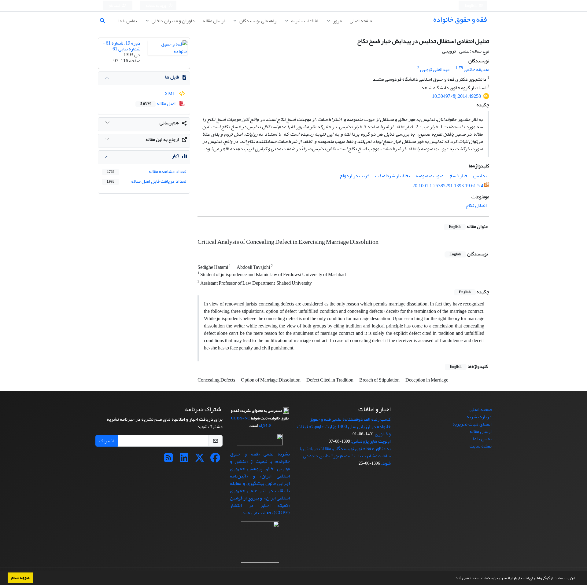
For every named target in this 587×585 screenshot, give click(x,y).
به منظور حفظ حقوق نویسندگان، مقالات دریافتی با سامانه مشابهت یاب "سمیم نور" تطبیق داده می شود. (345, 456)
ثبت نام (114, 5)
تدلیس (480, 175)
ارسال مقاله (214, 20)
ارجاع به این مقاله (162, 139)
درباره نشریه (479, 416)
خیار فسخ (458, 175)
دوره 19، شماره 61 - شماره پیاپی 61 (121, 45)
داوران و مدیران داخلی (173, 20)
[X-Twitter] (199, 459)
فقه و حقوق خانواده (460, 19)
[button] (452, 579)
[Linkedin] (184, 459)
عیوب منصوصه (430, 175)
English (471, 5)
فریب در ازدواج (354, 175)
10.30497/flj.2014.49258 (456, 96)
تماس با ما (127, 20)
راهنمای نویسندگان (257, 20)
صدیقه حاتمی (476, 69)
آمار (175, 155)
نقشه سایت (481, 446)
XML (170, 93)
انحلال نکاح (476, 205)
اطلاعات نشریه (304, 20)
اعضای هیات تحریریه (472, 424)
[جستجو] (104, 21)
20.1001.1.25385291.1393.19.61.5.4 (447, 185)
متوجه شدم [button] (20, 577)
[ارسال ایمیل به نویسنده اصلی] (460, 67)
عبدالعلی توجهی (435, 69)
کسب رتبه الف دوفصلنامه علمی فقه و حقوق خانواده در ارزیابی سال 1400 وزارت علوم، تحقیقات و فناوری (344, 426)
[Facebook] (215, 459)
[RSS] (168, 459)
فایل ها (172, 77)
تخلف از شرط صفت (392, 175)
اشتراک (106, 440)
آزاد (262, 426)
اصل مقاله (158, 103)
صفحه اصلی (361, 20)
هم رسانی (169, 122)
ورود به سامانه (156, 5)
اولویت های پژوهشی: (371, 441)
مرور (337, 20)
